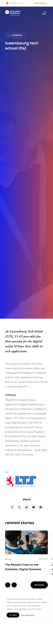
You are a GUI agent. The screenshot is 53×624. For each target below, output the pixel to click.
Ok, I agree (13, 615)
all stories (39, 585)
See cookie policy (28, 615)
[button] (12, 507)
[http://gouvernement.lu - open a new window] (15, 3)
